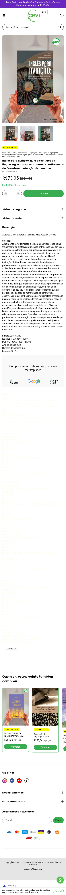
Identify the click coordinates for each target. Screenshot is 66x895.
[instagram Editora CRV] (4, 780)
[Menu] (4, 16)
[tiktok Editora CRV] (26, 780)
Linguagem (33, 153)
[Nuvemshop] (33, 870)
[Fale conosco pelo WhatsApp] (60, 880)
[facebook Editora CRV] (12, 780)
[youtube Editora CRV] (19, 780)
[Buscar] (60, 27)
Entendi (58, 891)
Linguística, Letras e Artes (17, 153)
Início (4, 153)
